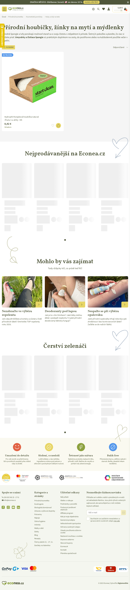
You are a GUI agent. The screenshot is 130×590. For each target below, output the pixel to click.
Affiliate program (66, 513)
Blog (36, 535)
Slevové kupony (66, 543)
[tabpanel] (17, 198)
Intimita (37, 525)
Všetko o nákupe (66, 500)
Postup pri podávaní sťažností (68, 508)
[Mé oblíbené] (103, 9)
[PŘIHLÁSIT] (123, 512)
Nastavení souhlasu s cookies (71, 536)
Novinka (8, 55)
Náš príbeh (64, 497)
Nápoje (37, 518)
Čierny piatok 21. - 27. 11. (43, 542)
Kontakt (63, 550)
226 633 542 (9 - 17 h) (11, 497)
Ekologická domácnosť (43, 507)
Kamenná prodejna (67, 520)
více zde (116, 521)
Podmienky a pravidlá (68, 504)
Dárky (36, 531)
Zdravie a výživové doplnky (44, 511)
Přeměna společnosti (68, 553)
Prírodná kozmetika (41, 500)
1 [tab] (65, 240)
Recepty (37, 538)
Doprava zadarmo (67, 539)
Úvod (4, 17)
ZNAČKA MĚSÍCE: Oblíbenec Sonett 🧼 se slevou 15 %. (64, 2)
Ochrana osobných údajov (70, 527)
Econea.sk (64, 546)
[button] (52, 125)
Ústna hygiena (39, 521)
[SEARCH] (98, 9)
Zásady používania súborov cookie (70, 531)
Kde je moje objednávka (69, 516)
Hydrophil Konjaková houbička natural (21, 116)
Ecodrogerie (38, 504)
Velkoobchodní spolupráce (70, 523)
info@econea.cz (10, 500)
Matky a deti (39, 528)
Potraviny (38, 514)
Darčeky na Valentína (42, 545)
